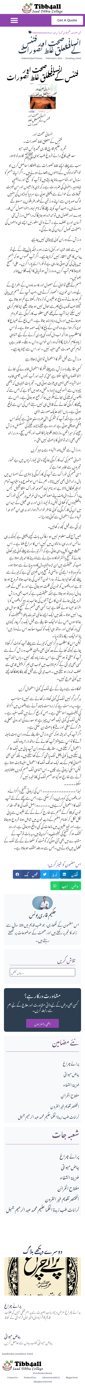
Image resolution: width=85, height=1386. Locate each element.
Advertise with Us (51, 1377)
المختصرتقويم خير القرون (64, 1105)
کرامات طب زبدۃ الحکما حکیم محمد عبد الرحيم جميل (48, 1116)
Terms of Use (30, 1377)
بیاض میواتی (71, 1073)
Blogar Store (72, 1377)
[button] (14, 20)
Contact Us (12, 1377)
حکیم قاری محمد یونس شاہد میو (60, 32)
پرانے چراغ (71, 1063)
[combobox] (42, 972)
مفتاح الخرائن (70, 1095)
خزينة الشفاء (71, 1084)
